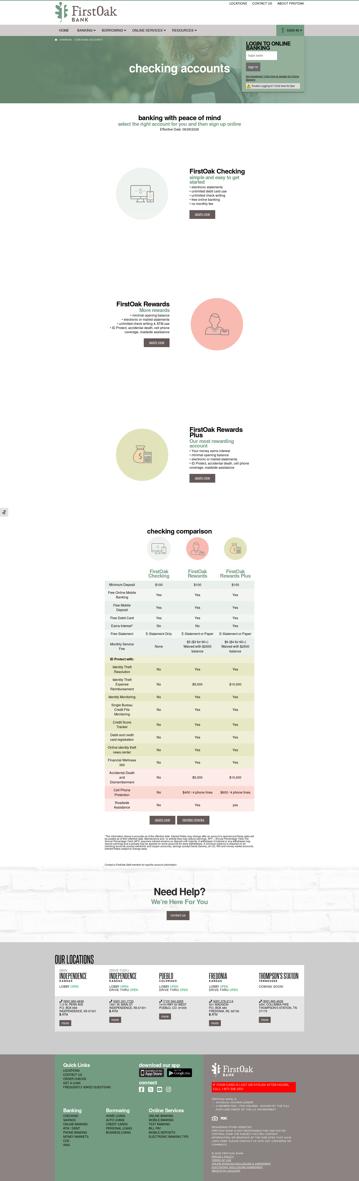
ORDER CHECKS (74, 1079)
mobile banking (161, 1120)
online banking (75, 1124)
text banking (159, 1124)
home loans (115, 1116)
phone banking (75, 1132)
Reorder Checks (193, 819)
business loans (118, 1132)
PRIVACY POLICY (223, 1157)
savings (69, 1120)
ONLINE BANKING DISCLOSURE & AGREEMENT (241, 1164)
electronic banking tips (168, 1136)
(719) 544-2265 (173, 1001)
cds (66, 1141)
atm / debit (71, 1128)
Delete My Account (226, 1171)
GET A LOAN (71, 1083)
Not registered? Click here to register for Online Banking (272, 77)
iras (66, 1145)
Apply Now (202, 214)
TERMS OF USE (221, 1160)
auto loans (115, 1120)
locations (238, 3)
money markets (76, 1136)
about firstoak (290, 3)
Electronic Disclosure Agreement (237, 1167)
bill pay (155, 1128)
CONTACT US (72, 1075)
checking (70, 1116)
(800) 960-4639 (73, 1001)
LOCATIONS (71, 1070)
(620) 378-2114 (223, 1001)
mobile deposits (162, 1132)
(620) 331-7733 (123, 1001)
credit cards (117, 1124)
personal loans (119, 1128)
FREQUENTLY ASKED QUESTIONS (87, 1087)
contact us (262, 3)
